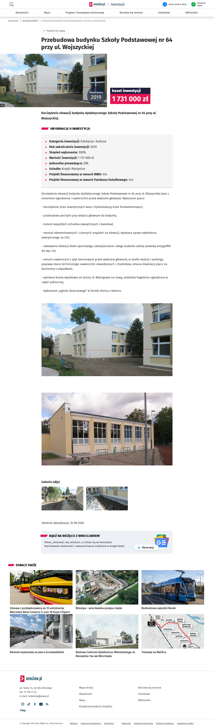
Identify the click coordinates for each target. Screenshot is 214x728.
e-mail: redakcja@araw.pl (34, 696)
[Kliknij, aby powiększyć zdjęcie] (62, 498)
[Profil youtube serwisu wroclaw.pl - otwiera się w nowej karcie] (41, 704)
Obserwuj (150, 547)
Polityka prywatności (165, 723)
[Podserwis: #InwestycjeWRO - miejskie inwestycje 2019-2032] (116, 4)
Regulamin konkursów (143, 723)
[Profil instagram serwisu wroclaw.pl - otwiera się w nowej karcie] (22, 704)
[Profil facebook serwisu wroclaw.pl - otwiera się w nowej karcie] (35, 704)
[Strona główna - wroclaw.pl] (97, 4)
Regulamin (126, 723)
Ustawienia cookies (185, 723)
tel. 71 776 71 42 (28, 692)
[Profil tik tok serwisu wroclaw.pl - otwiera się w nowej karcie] (28, 704)
